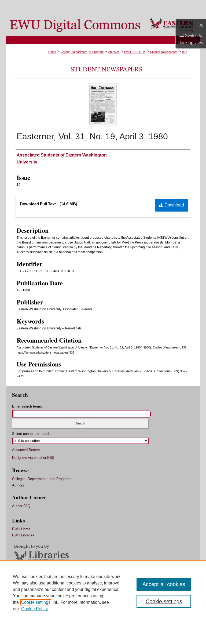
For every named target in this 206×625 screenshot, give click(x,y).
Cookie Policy (34, 608)
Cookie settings (35, 602)
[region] (103, 592)
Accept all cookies (163, 584)
